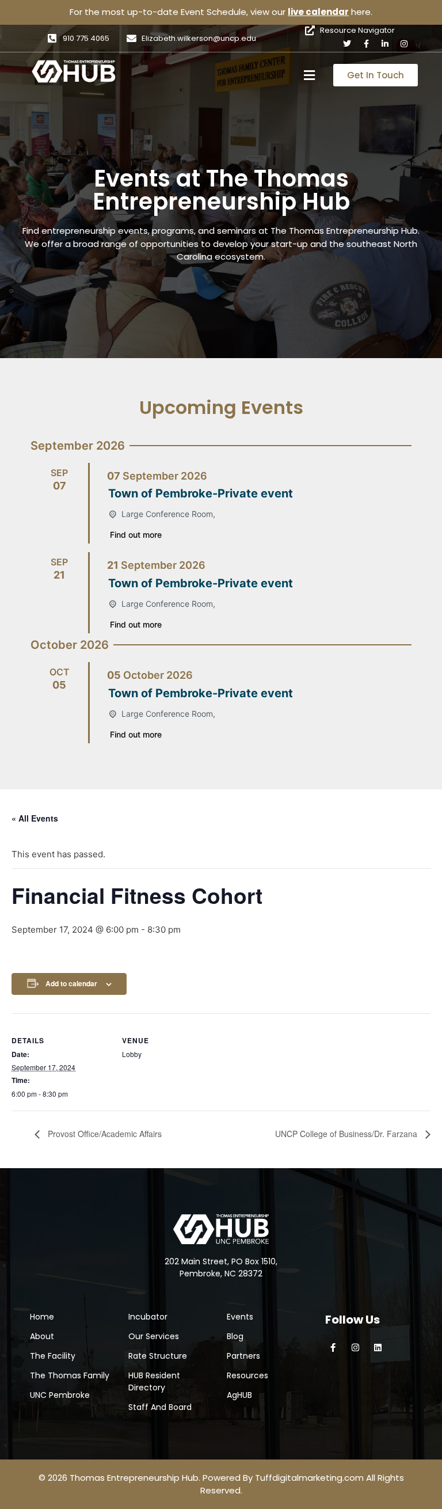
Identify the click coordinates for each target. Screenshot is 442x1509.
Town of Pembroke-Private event (200, 493)
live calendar (318, 12)
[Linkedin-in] (385, 44)
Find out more (136, 534)
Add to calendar (71, 983)
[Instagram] (404, 44)
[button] (309, 75)
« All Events (35, 818)
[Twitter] (347, 44)
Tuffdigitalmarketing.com (309, 1478)
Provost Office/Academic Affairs (103, 1133)
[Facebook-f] (366, 44)
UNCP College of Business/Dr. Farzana (347, 1133)
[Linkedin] (378, 1347)
